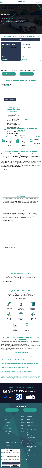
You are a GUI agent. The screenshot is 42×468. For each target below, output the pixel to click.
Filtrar (20, 39)
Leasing (28, 434)
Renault (22, 431)
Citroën (22, 419)
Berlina (6, 414)
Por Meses (29, 440)
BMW (5, 14)
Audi (21, 434)
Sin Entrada (29, 453)
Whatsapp (27, 73)
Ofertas (27, 119)
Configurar (6, 465)
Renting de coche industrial (32, 425)
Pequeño (6, 425)
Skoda (22, 442)
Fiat (21, 414)
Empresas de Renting (31, 455)
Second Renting (7, 445)
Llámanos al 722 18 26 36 (29, 409)
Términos (27, 466)
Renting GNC (29, 444)
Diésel (6, 439)
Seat (21, 420)
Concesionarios (30, 432)
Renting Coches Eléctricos (31, 419)
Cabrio (28, 441)
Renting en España (30, 435)
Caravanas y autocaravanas (9, 433)
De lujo (28, 450)
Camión (6, 416)
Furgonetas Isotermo (31, 437)
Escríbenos (12, 409)
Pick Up (28, 449)
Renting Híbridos (8, 428)
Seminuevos (29, 443)
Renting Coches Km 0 (31, 420)
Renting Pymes (7, 446)
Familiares (29, 438)
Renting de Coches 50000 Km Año (33, 431)
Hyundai (22, 416)
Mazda (22, 440)
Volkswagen (23, 422)
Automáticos (7, 448)
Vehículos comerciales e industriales (11, 442)
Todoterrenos (7, 437)
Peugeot (22, 425)
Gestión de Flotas (8, 431)
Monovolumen (7, 422)
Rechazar (15, 465)
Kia (21, 417)
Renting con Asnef (30, 422)
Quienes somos (30, 452)
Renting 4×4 (29, 416)
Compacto (6, 417)
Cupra (22, 433)
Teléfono (8, 73)
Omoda (22, 436)
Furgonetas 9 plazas (8, 440)
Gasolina (6, 436)
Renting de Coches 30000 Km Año (33, 429)
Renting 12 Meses (30, 414)
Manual (6, 420)
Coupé (6, 419)
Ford (21, 443)
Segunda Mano (7, 443)
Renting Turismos (8, 434)
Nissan (22, 428)
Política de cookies (21, 466)
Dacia (22, 439)
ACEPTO (10, 462)
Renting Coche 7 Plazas (31, 417)
